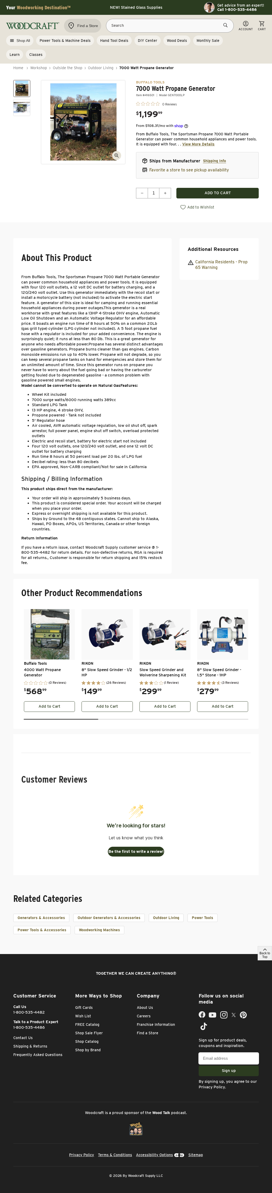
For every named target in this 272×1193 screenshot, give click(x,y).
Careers (144, 1016)
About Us (145, 1007)
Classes (35, 54)
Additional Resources (213, 249)
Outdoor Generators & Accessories (109, 918)
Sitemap (195, 1155)
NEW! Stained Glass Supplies (136, 7)
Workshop (38, 68)
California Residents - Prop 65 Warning (221, 264)
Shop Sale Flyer (89, 1033)
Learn (15, 54)
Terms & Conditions (115, 1155)
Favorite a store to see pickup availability (189, 169)
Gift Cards (84, 1007)
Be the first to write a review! (136, 851)
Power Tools (202, 918)
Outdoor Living (100, 68)
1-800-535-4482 (29, 1012)
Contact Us (23, 1038)
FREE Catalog (87, 1024)
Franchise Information (156, 1024)
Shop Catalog (87, 1041)
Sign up (229, 1070)
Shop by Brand (88, 1050)
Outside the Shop (67, 68)
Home (18, 68)
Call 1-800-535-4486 (237, 9)
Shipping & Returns (30, 1046)
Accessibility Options (154, 1155)
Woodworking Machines (99, 930)
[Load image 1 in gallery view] (21, 88)
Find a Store (147, 1033)
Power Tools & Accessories (42, 930)
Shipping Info (214, 161)
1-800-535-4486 (29, 1027)
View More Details (198, 144)
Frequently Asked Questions (37, 1055)
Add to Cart (49, 706)
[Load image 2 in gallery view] (21, 107)
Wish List (83, 1016)
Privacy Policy (212, 1087)
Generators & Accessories (41, 918)
